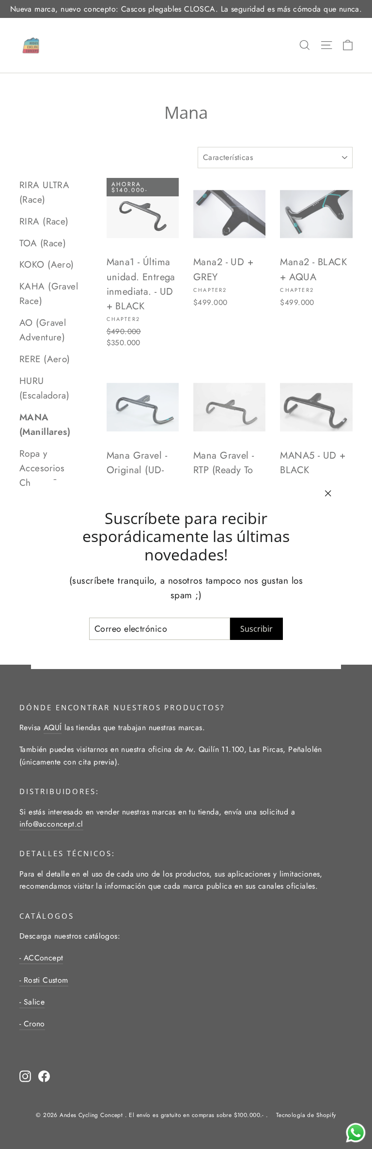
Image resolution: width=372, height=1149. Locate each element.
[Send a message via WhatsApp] (355, 1132)
